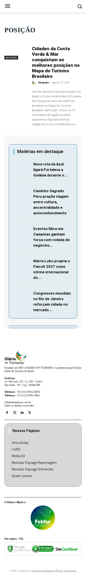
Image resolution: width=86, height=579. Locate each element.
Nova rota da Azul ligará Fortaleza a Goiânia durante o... (50, 169)
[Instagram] (14, 412)
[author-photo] (35, 83)
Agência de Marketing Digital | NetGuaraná (54, 570)
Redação (43, 82)
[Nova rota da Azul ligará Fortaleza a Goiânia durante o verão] (22, 167)
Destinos (11, 57)
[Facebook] (7, 412)
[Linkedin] (22, 412)
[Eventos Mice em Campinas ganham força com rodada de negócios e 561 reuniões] (22, 231)
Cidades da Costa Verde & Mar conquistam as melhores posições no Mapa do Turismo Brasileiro (56, 62)
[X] (29, 412)
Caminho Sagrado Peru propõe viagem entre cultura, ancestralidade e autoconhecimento (50, 202)
